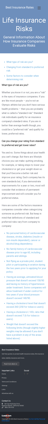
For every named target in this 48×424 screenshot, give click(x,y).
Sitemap (4, 385)
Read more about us (10, 364)
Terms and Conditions (9, 382)
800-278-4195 (9, 407)
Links (3, 389)
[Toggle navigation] (39, 8)
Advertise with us (7, 393)
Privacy (4, 378)
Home (4, 374)
